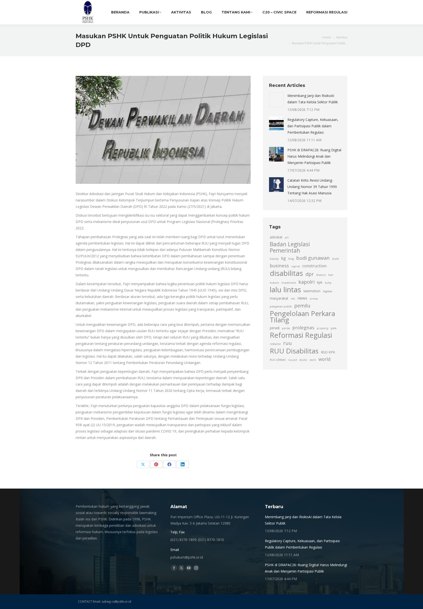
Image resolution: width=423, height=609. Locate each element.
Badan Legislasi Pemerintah (290, 247)
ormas (314, 298)
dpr (310, 274)
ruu (287, 343)
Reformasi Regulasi (301, 335)
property (322, 328)
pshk (334, 328)
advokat (276, 237)
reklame (275, 344)
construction (314, 266)
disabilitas (286, 273)
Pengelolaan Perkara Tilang (302, 316)
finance (321, 275)
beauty (274, 258)
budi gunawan (313, 258)
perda (286, 328)
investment (289, 282)
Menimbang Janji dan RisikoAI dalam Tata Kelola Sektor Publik (312, 98)
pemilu (302, 305)
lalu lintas (285, 289)
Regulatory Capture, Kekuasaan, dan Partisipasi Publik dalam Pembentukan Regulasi (312, 126)
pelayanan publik (281, 306)
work (313, 360)
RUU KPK (328, 352)
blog (291, 258)
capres (295, 266)
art (287, 237)
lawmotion (312, 291)
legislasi (327, 291)
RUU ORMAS (278, 360)
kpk (319, 282)
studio (303, 360)
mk (293, 298)
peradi (275, 328)
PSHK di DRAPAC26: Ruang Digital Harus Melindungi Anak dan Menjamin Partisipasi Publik (314, 156)
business (279, 265)
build (335, 258)
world (324, 359)
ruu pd (292, 360)
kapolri (306, 282)
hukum (274, 282)
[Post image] (276, 100)
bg (283, 258)
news (302, 298)
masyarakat (279, 298)
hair (330, 275)
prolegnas (303, 327)
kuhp (328, 282)
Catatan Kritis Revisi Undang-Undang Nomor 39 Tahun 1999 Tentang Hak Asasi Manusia (312, 186)
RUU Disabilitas (294, 351)
